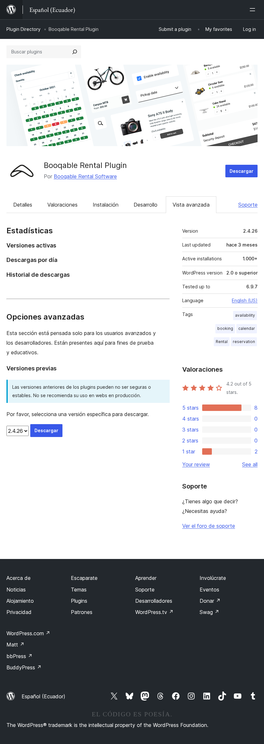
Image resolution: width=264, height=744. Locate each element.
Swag (209, 612)
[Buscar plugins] (74, 51)
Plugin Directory (23, 29)
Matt (15, 644)
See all (250, 464)
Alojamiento (20, 601)
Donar (210, 601)
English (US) (245, 300)
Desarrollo (145, 204)
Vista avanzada (191, 204)
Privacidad (19, 612)
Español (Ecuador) (43, 696)
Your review (196, 464)
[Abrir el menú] (253, 9)
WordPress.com (28, 633)
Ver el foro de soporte (208, 526)
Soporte (248, 204)
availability (245, 315)
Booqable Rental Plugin (85, 165)
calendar (246, 328)
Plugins (79, 601)
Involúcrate (213, 578)
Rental (222, 341)
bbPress (19, 656)
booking (225, 328)
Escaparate (84, 578)
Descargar (241, 171)
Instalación (105, 204)
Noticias (16, 589)
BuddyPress (24, 667)
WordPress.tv (154, 612)
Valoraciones (62, 204)
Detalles (22, 204)
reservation (244, 341)
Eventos (209, 589)
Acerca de (18, 578)
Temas (79, 589)
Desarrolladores (153, 601)
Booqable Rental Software (85, 176)
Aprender (145, 578)
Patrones (81, 612)
